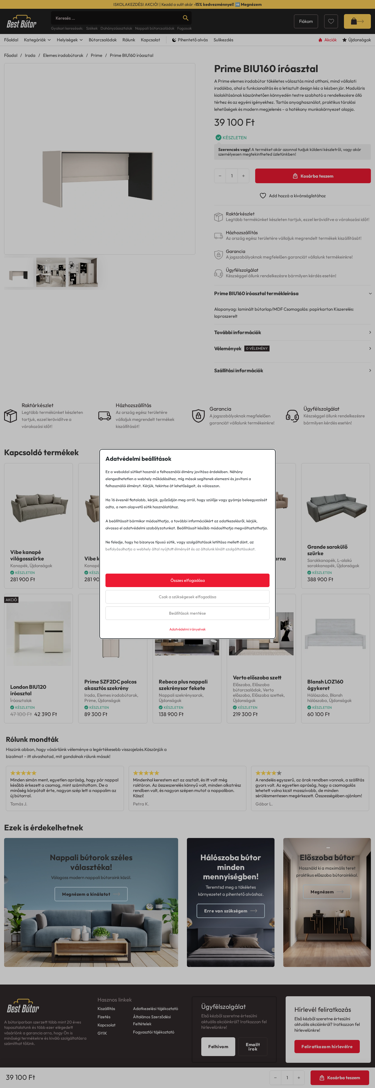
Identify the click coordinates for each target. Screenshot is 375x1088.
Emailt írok (253, 1047)
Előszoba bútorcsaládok (251, 687)
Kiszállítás (106, 1008)
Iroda (30, 55)
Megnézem (251, 4)
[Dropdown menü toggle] (49, 40)
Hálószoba (317, 695)
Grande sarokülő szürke (327, 550)
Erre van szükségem (225, 911)
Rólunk (128, 39)
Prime (96, 55)
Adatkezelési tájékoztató (155, 1008)
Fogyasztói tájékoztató (153, 1032)
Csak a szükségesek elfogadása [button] (187, 596)
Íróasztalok (21, 700)
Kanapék (19, 565)
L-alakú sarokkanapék (329, 562)
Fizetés (104, 1016)
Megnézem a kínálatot (86, 894)
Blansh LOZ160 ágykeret (325, 684)
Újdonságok (41, 565)
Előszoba (241, 684)
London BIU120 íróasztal (28, 690)
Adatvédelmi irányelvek (187, 629)
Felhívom (218, 1046)
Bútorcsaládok (103, 39)
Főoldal (11, 39)
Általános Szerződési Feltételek (152, 1020)
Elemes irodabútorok (63, 55)
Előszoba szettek (268, 695)
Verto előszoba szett (257, 677)
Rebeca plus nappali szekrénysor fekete (183, 684)
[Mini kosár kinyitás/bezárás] (357, 21)
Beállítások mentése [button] (187, 613)
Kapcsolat (150, 39)
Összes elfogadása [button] (188, 580)
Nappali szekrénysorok (180, 695)
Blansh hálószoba (324, 697)
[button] (187, 71)
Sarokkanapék (321, 560)
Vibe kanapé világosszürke (27, 555)
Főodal (10, 55)
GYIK (102, 1033)
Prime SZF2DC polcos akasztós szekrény (110, 684)
